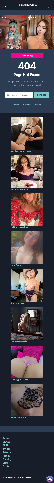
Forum (38, 104)
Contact (7, 466)
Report (6, 438)
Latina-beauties (19, 227)
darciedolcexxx (19, 189)
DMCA (6, 441)
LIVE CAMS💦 (27, 55)
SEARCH (41, 95)
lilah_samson (18, 303)
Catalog (27, 104)
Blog (5, 462)
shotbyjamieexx (19, 379)
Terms (6, 448)
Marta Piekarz (18, 417)
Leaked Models (27, 5)
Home (16, 104)
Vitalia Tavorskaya (21, 151)
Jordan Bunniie (19, 341)
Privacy (7, 452)
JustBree (16, 265)
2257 (5, 445)
